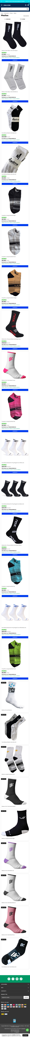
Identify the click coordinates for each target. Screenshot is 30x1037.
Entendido (25, 1035)
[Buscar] (27, 9)
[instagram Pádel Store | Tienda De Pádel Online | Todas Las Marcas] (9, 979)
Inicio (2, 13)
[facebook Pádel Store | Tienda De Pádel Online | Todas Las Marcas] (13, 979)
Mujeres (11, 13)
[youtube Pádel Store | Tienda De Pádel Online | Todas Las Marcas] (17, 979)
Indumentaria (6, 13)
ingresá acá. (23, 1028)
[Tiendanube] (15, 1032)
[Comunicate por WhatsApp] (27, 1030)
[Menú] (2, 5)
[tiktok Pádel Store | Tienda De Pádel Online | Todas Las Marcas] (21, 979)
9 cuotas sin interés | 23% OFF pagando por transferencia (15, 1)
